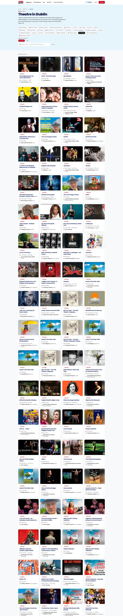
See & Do (49, 2)
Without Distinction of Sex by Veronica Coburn (94, 370)
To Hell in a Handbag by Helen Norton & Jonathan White (27, 167)
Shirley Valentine (91, 429)
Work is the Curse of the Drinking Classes (93, 77)
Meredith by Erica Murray (94, 310)
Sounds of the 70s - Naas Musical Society (93, 489)
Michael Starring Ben (48, 195)
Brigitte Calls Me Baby (48, 166)
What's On (28, 2)
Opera (34, 33)
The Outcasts (67, 459)
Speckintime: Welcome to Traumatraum (27, 137)
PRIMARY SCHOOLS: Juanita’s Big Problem (26, 549)
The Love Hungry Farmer (49, 137)
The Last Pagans (68, 579)
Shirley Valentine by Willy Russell (71, 609)
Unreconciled (67, 429)
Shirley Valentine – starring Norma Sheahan (94, 580)
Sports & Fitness (62, 33)
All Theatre (21, 40)
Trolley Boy (89, 223)
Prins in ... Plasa (24, 429)
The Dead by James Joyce (49, 608)
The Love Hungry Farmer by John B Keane (28, 609)
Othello (88, 166)
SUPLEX (65, 137)
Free (44, 2)
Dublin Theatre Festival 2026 (50, 310)
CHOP (87, 195)
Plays (27, 40)
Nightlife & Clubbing (25, 33)
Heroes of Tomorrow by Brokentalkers (26, 340)
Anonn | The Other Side (93, 281)
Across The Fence (24, 252)
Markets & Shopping (92, 30)
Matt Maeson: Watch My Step (71, 370)
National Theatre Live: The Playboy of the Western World (27, 283)
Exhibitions (23, 30)
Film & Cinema (50, 30)
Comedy (83, 27)
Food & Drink (60, 30)
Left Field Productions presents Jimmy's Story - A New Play (28, 196)
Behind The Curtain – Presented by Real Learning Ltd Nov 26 (50, 580)
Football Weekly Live (25, 106)
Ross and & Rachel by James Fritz (72, 224)
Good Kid (88, 252)
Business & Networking (57, 27)
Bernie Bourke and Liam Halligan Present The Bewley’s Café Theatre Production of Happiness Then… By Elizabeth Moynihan (49, 433)
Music (101, 30)
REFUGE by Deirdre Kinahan (27, 400)
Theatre (82, 33)
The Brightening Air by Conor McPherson (26, 77)
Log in (95, 2)
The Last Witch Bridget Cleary (26, 460)
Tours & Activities (58, 2)
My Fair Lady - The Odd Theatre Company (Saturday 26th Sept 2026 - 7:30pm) (50, 372)
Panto (41, 33)
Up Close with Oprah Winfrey (47, 224)
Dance (90, 27)
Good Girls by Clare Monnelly (92, 609)
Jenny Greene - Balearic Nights (27, 224)
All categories (24, 27)
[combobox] (35, 44)
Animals (66, 281)
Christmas (68, 27)
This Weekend (37, 2)
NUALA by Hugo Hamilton (71, 400)
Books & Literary (44, 27)
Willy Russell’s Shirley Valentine (70, 519)
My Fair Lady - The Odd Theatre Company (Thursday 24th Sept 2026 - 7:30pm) (72, 313)
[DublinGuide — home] (20, 2)
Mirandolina (67, 76)
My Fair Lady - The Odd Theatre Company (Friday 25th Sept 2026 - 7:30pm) (71, 341)
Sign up (102, 2)
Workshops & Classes (25, 35)
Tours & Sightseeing (92, 33)
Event (97, 27)
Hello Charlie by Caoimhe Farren (49, 253)
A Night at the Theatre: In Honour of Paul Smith (49, 282)
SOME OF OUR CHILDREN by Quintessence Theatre (49, 549)
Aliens (43, 459)
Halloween (69, 30)
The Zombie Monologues (93, 459)
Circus (75, 27)
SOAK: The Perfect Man (48, 76)
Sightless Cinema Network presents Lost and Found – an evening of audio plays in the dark (94, 521)
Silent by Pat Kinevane (93, 400)
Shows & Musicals (50, 33)
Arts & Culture (34, 27)
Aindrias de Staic (91, 137)
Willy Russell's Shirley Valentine (92, 549)
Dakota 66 (89, 106)
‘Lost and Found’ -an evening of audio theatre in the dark (27, 520)
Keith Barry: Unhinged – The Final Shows (72, 253)
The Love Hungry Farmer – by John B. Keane (49, 519)
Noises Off (22, 579)
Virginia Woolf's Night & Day (50, 400)
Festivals (41, 30)
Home (19, 9)
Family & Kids (32, 30)
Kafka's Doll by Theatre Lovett (70, 107)
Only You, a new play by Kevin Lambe (26, 311)
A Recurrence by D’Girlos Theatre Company (49, 107)
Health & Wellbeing (79, 30)
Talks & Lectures (73, 33)
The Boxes (66, 166)
